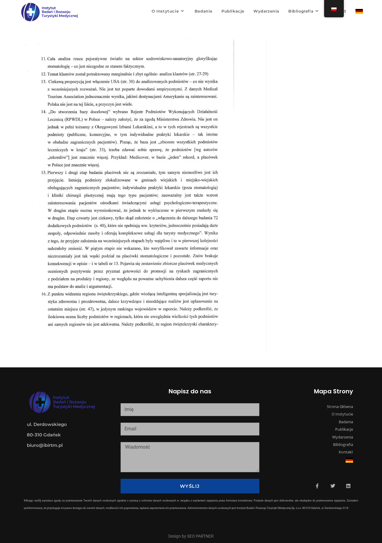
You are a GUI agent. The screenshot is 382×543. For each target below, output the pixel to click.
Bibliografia (343, 444)
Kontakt (346, 452)
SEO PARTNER (200, 536)
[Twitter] (333, 486)
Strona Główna (340, 406)
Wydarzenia (342, 437)
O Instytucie (342, 414)
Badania (346, 421)
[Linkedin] (348, 486)
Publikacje (344, 429)
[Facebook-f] (317, 486)
